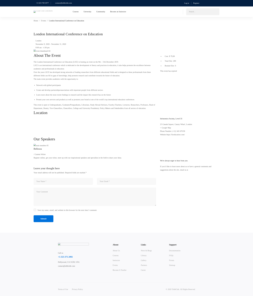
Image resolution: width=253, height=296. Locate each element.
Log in (186, 3)
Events (43, 21)
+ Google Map (165, 128)
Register (196, 3)
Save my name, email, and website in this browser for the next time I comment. (67, 210)
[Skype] (71, 273)
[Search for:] (202, 12)
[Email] (168, 74)
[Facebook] (163, 74)
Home (36, 21)
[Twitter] (161, 74)
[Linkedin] (165, 74)
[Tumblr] (166, 74)
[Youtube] (77, 273)
